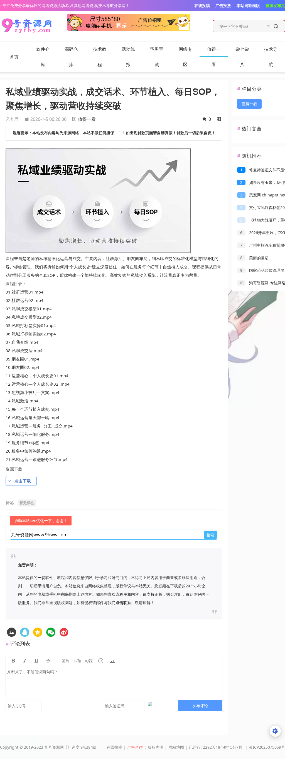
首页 (14, 57)
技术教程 (99, 57)
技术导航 (270, 57)
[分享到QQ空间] (24, 632)
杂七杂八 (242, 57)
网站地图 (176, 747)
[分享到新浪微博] (63, 632)
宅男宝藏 (156, 57)
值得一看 (213, 57)
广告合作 (135, 747)
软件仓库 (43, 57)
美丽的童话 (254, 257)
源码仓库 (71, 57)
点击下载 (22, 481)
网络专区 (185, 57)
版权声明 (155, 747)
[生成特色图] (11, 632)
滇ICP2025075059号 (267, 747)
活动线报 (128, 57)
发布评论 (200, 705)
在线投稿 (114, 747)
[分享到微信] (50, 632)
